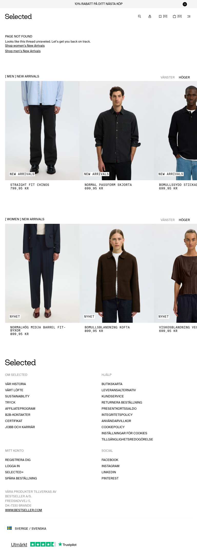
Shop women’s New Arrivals (25, 45)
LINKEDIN (109, 472)
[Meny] (189, 16)
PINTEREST (110, 478)
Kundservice (113, 396)
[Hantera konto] (150, 16)
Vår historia (15, 384)
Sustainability (17, 396)
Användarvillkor (116, 421)
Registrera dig (18, 460)
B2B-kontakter (17, 415)
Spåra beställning (21, 478)
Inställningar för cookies (124, 433)
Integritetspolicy (117, 415)
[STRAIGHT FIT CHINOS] (42, 130)
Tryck (10, 402)
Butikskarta (112, 384)
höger (184, 77)
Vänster (168, 77)
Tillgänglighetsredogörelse (127, 439)
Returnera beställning (122, 402)
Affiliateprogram (20, 408)
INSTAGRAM (111, 466)
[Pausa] (185, 4)
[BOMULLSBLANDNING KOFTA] (117, 273)
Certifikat (13, 421)
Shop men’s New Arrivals (23, 51)
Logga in (12, 466)
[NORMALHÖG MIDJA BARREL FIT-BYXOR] (42, 273)
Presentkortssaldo (119, 408)
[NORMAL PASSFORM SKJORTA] (117, 130)
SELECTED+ (14, 472)
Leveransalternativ (119, 390)
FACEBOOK (110, 460)
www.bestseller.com (23, 510)
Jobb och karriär (20, 427)
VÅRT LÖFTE (14, 390)
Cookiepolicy (113, 427)
